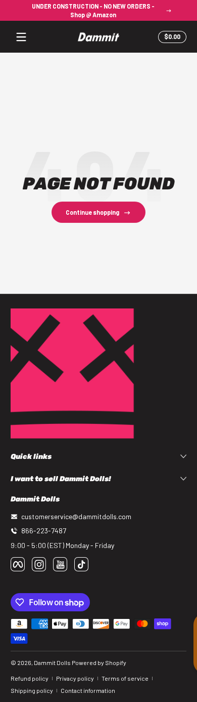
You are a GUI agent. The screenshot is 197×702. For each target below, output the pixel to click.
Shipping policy (32, 690)
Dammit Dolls (52, 662)
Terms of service (125, 678)
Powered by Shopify (99, 662)
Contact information (88, 690)
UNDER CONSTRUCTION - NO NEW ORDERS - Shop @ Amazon (93, 10)
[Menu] (21, 37)
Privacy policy (75, 678)
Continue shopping (92, 212)
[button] (171, 37)
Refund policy (29, 678)
